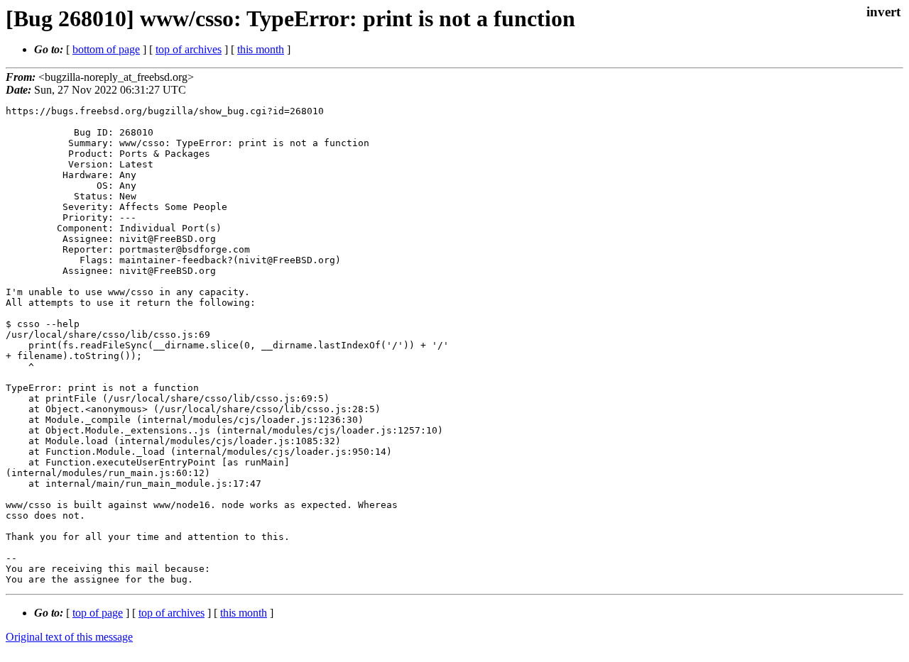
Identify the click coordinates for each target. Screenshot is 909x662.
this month (260, 49)
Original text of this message (69, 637)
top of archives (189, 49)
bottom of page (106, 49)
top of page (97, 613)
